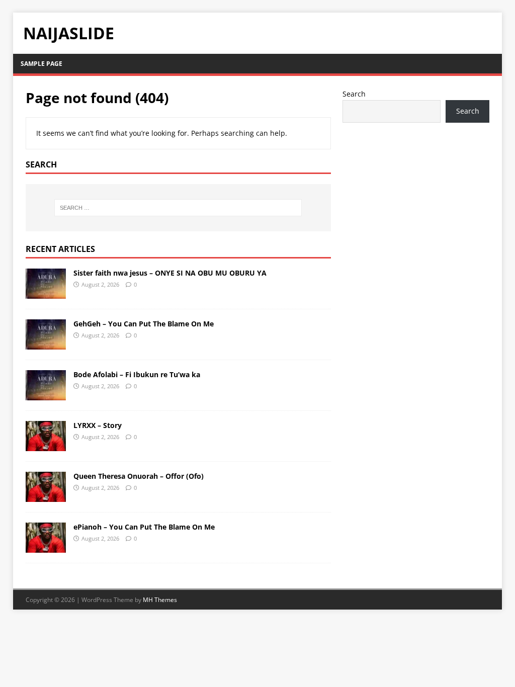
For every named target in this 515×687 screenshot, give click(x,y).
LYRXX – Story (97, 425)
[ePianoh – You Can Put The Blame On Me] (46, 547)
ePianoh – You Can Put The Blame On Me (144, 527)
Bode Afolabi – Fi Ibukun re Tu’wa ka (136, 374)
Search (354, 94)
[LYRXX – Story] (46, 445)
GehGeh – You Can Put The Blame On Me (143, 323)
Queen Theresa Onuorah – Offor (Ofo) (138, 476)
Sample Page (41, 63)
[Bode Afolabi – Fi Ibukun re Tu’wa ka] (46, 394)
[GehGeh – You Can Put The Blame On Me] (46, 344)
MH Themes (160, 599)
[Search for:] (178, 207)
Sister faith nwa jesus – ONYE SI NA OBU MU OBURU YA (170, 273)
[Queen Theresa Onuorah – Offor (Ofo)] (46, 496)
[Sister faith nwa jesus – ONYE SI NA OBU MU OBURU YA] (46, 293)
